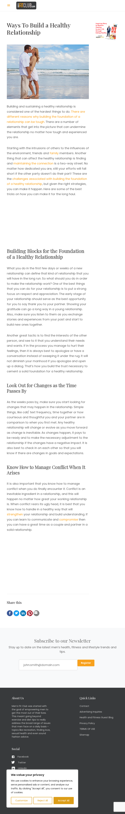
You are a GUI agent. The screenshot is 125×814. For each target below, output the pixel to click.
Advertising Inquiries (91, 711)
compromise (68, 519)
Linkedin (22, 768)
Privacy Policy (87, 723)
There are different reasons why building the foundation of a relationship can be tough (46, 117)
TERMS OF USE (87, 729)
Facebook (23, 756)
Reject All (43, 800)
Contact (84, 706)
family (54, 153)
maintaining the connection (33, 163)
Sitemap (84, 734)
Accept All (63, 800)
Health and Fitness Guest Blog (96, 717)
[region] (42, 789)
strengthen (15, 514)
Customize (21, 800)
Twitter (22, 762)
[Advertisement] (48, 225)
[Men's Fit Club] (26, 5)
